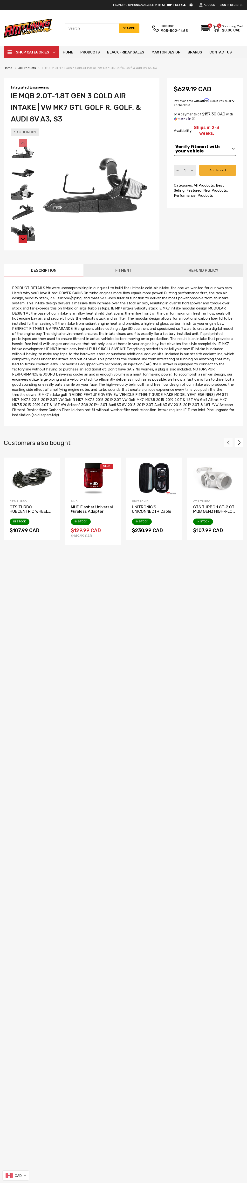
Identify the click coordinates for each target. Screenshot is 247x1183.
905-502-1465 (174, 31)
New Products (214, 190)
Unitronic (140, 501)
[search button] (129, 28)
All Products (203, 185)
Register (236, 5)
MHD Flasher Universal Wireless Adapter (92, 509)
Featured (193, 190)
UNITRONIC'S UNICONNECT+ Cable (151, 509)
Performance (185, 195)
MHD (74, 501)
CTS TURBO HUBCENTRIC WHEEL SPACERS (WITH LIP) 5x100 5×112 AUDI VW (30, 514)
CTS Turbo (18, 501)
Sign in (224, 5)
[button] (205, 28)
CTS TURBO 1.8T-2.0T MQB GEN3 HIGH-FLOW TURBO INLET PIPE (214, 511)
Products (205, 195)
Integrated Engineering (30, 87)
